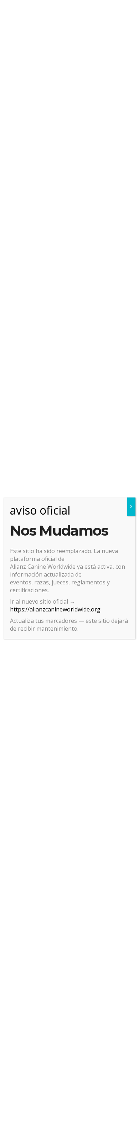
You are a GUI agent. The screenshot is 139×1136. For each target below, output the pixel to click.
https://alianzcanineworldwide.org (55, 609)
